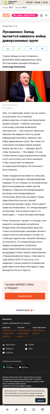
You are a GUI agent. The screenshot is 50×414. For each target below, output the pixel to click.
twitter (31, 345)
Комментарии (25, 310)
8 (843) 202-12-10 (9, 330)
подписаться (25, 296)
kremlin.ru (10, 108)
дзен (30, 348)
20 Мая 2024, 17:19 (9, 26)
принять (40, 400)
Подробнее (39, 396)
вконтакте (10, 345)
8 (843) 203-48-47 (24, 330)
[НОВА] (24, 15)
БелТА (39, 148)
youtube (9, 352)
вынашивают (9, 252)
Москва (19, 8)
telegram (9, 348)
